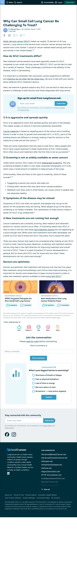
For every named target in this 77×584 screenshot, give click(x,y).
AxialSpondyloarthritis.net (53, 478)
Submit (49, 397)
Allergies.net (47, 461)
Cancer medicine (11, 131)
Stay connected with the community (23, 415)
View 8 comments (38, 345)
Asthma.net (46, 468)
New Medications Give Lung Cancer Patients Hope (54, 299)
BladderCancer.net (49, 482)
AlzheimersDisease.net (51, 465)
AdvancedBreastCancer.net (53, 454)
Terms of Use (24, 110)
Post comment (38, 358)
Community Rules (43, 498)
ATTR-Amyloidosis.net (51, 475)
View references (11, 322)
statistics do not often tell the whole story (25, 79)
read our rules (32, 341)
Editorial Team (15, 29)
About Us (8, 495)
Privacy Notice (60, 108)
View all (46, 489)
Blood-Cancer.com (49, 485)
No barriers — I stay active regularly (50, 391)
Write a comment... (13, 351)
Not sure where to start (45, 387)
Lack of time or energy (45, 383)
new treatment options (44, 229)
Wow (47, 328)
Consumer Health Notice (47, 495)
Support (28, 328)
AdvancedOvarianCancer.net (54, 458)
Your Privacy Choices (13, 498)
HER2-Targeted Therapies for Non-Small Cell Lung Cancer (18, 299)
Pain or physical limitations (47, 379)
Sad (37, 328)
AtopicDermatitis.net (50, 471)
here (58, 317)
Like (18, 328)
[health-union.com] (16, 450)
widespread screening (52, 163)
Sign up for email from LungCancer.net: (39, 98)
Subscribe (70, 2)
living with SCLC (53, 276)
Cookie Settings (29, 498)
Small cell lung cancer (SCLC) (16, 41)
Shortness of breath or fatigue (48, 375)
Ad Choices (55, 498)
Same (57, 328)
